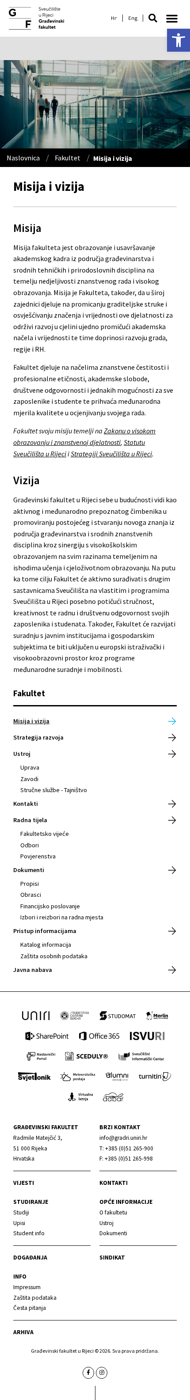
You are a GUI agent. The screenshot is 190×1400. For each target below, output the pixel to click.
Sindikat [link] (112, 1257)
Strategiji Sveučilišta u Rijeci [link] (111, 453)
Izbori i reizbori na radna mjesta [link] (61, 917)
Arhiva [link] (23, 1332)
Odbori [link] (29, 845)
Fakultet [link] (67, 157)
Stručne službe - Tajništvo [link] (53, 790)
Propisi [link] (29, 884)
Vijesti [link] (23, 1183)
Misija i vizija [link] (31, 721)
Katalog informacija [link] (45, 945)
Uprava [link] (29, 767)
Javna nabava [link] (32, 970)
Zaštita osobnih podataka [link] (53, 956)
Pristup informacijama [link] (44, 931)
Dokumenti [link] (28, 870)
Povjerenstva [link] (38, 856)
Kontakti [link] (25, 804)
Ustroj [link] (21, 754)
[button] (152, 18)
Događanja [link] (30, 1257)
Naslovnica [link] (23, 157)
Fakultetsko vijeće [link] (44, 834)
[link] (178, 40)
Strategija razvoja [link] (38, 737)
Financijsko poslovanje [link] (50, 906)
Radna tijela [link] (30, 820)
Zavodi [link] (29, 779)
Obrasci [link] (30, 895)
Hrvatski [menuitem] (114, 18)
